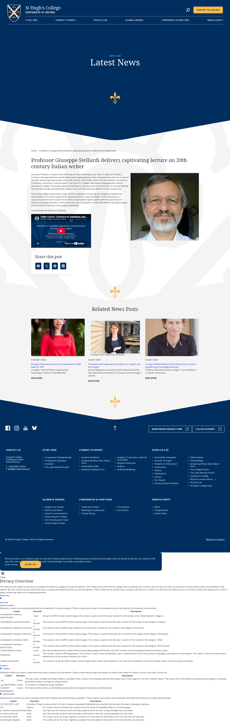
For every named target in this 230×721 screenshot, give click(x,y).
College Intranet (205, 429)
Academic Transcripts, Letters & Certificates (132, 458)
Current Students (66, 20)
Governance (160, 467)
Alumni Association (54, 510)
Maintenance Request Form (167, 429)
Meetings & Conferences (93, 510)
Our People (160, 480)
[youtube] (25, 429)
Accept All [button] (30, 564)
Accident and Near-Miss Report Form (96, 461)
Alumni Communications (56, 513)
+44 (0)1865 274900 (17, 466)
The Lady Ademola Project (57, 467)
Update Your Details (54, 507)
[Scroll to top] (115, 428)
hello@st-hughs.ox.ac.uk (19, 469)
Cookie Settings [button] (11, 564)
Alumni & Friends (134, 20)
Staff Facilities (196, 457)
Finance (120, 466)
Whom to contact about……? (203, 479)
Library (158, 477)
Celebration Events (90, 507)
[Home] (14, 21)
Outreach (49, 464)
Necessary (4, 602)
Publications (160, 473)
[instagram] (16, 429)
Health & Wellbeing (126, 469)
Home (34, 150)
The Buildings (196, 460)
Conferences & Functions (175, 20)
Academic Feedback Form (93, 469)
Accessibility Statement (165, 457)
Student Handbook (90, 457)
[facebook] (7, 429)
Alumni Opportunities (55, 523)
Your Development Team (56, 520)
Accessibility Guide (90, 466)
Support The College (208, 10)
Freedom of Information (166, 464)
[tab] (188, 10)
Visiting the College (199, 476)
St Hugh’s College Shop (201, 486)
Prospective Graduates (55, 460)
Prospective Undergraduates (58, 457)
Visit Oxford (122, 510)
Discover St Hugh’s (163, 460)
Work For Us (196, 482)
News (157, 507)
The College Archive (199, 469)
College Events (161, 510)
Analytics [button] (4, 665)
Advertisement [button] (6, 691)
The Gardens (123, 507)
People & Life (100, 20)
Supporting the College (56, 516)
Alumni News (161, 513)
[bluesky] (34, 429)
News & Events (215, 20)
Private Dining (88, 513)
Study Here (31, 20)
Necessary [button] (4, 595)
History (158, 470)
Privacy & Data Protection (166, 483)
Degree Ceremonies (126, 463)
